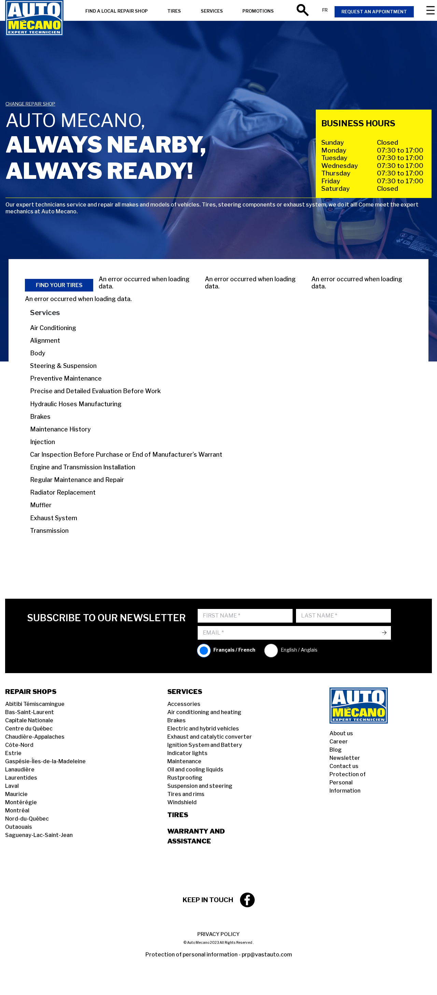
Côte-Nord (19, 745)
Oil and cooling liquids (195, 769)
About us (341, 733)
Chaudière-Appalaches (35, 737)
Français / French (234, 650)
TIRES (174, 11)
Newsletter (344, 758)
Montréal (17, 810)
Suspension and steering (199, 786)
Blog (335, 750)
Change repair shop (30, 103)
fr (325, 10)
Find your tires (59, 285)
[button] (13, 981)
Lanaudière (19, 769)
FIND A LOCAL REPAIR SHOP (116, 11)
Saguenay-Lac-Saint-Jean (39, 835)
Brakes (176, 720)
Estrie (13, 753)
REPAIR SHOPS (30, 691)
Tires (177, 815)
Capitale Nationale (29, 720)
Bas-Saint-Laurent (29, 712)
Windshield (182, 802)
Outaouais (18, 827)
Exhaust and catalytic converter (209, 737)
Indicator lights (187, 753)
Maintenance (184, 761)
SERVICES (212, 11)
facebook (247, 900)
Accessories (183, 704)
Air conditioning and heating (204, 712)
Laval (12, 786)
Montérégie (21, 802)
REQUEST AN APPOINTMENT (374, 11)
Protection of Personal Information (347, 782)
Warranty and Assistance (196, 836)
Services (184, 691)
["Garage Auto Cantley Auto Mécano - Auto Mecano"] (34, 19)
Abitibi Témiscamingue (35, 704)
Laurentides (21, 777)
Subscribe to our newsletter (106, 618)
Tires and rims (186, 794)
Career (338, 741)
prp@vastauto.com (267, 954)
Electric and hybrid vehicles (203, 728)
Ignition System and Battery (204, 745)
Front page (367, 705)
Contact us (343, 766)
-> (384, 632)
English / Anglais (299, 650)
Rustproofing (184, 777)
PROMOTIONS (258, 11)
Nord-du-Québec (27, 818)
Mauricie (16, 794)
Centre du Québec (29, 728)
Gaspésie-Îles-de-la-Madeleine (45, 761)
